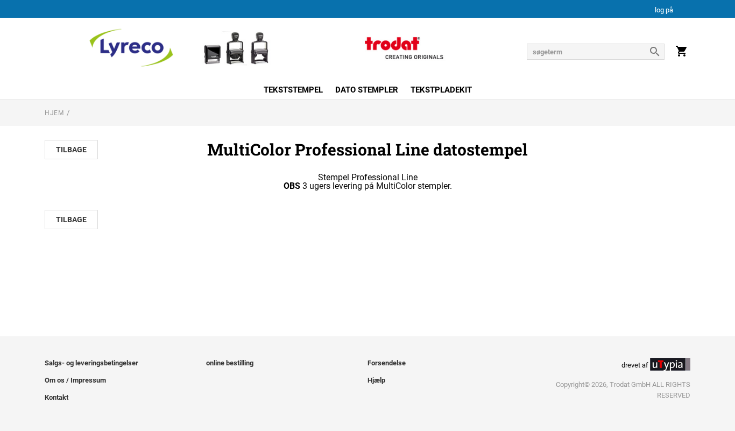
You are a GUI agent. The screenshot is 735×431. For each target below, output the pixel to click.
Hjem (54, 113)
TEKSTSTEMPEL (293, 90)
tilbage (71, 149)
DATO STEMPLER (366, 90)
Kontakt (56, 397)
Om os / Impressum (75, 380)
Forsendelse (386, 363)
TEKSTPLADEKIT (441, 90)
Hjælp (376, 380)
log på (664, 10)
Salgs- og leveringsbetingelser (91, 363)
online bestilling (229, 363)
